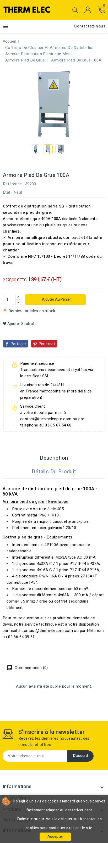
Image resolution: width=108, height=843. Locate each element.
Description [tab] (54, 458)
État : (7, 192)
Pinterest (47, 344)
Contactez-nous (89, 26)
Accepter (55, 836)
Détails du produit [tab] (54, 471)
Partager (18, 344)
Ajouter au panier (56, 299)
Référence (12, 184)
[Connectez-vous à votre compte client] (87, 10)
